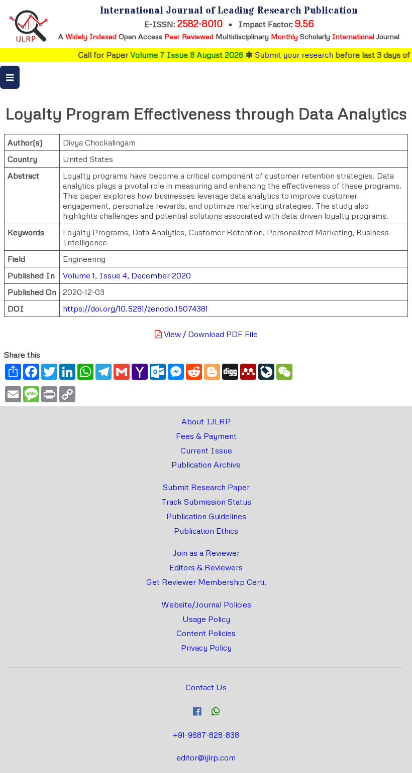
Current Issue (206, 450)
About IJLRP (206, 421)
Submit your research (287, 55)
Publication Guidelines (206, 516)
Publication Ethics (206, 531)
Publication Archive (206, 464)
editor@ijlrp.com (206, 757)
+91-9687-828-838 (206, 735)
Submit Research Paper (206, 487)
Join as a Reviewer (206, 553)
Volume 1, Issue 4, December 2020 (127, 275)
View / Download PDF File (210, 334)
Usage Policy (206, 619)
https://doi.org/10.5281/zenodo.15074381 (135, 308)
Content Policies (206, 633)
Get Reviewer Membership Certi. (206, 582)
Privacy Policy (206, 648)
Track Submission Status (206, 502)
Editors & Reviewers (206, 567)
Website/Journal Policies (206, 604)
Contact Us (206, 687)
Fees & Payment (206, 436)
